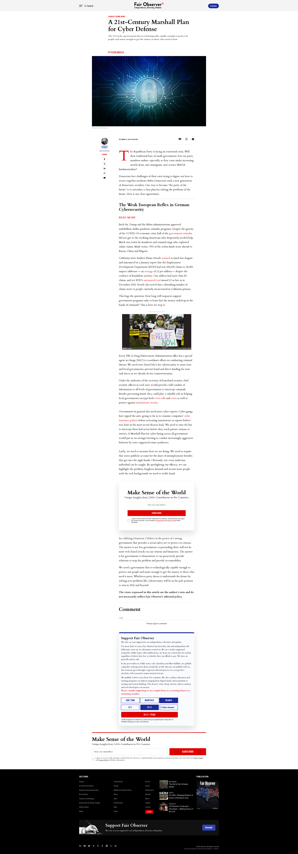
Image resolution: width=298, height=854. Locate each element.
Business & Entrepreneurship (88, 790)
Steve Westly (117, 52)
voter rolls (160, 398)
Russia (147, 782)
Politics (81, 782)
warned (166, 258)
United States (118, 803)
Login (121, 618)
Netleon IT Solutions (213, 849)
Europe (116, 786)
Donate (208, 827)
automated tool (152, 280)
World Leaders (84, 807)
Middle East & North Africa (123, 790)
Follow (105, 147)
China (116, 811)
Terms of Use (170, 520)
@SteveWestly (104, 151)
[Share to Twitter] (105, 164)
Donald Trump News (116, 16)
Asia (115, 799)
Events (147, 786)
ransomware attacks (147, 402)
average (148, 271)
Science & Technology (86, 799)
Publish (147, 803)
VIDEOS (171, 793)
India (115, 807)
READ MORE (127, 217)
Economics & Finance (86, 786)
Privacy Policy (160, 520)
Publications (149, 790)
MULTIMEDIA (172, 782)
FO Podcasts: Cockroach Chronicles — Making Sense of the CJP (181, 809)
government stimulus (180, 233)
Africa (116, 794)
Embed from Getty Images (157, 312)
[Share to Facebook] (105, 159)
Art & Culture (83, 794)
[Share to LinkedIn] (105, 168)
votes (174, 398)
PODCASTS (172, 804)
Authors (148, 794)
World (81, 811)
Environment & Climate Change (89, 803)
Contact (148, 807)
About (147, 799)
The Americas (118, 782)
